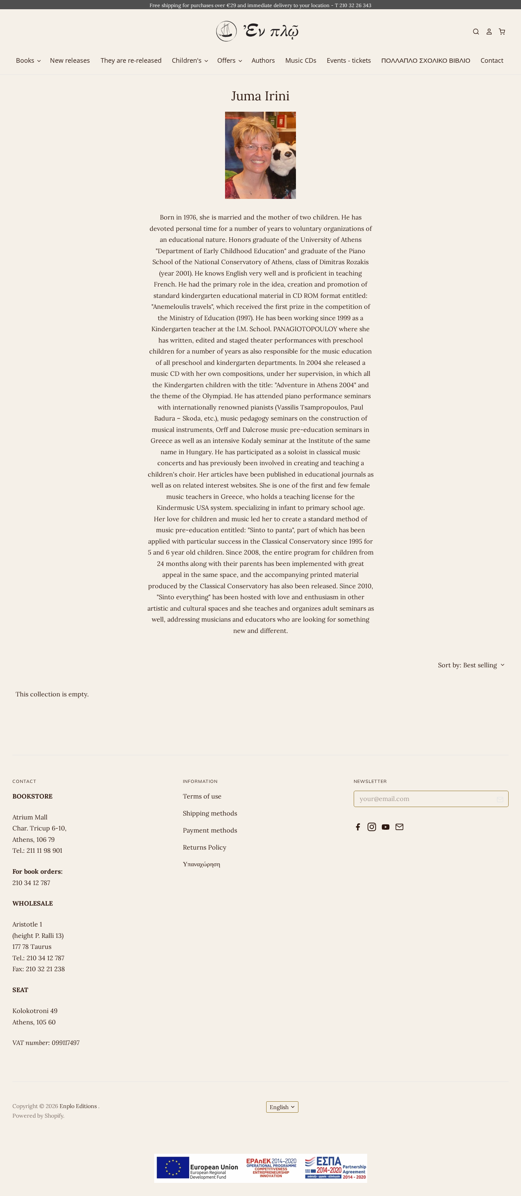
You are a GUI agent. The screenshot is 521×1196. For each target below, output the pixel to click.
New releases (70, 60)
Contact (492, 60)
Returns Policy (204, 847)
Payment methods (210, 830)
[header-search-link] (473, 31)
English (279, 1107)
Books (26, 60)
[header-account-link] (486, 31)
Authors (263, 60)
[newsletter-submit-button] (500, 801)
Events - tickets (349, 60)
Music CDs (300, 60)
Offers (227, 60)
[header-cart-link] (499, 31)
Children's (187, 60)
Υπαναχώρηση (201, 864)
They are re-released (131, 60)
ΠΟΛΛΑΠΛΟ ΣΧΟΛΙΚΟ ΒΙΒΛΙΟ (425, 60)
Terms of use (202, 796)
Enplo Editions (79, 1105)
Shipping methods (210, 813)
